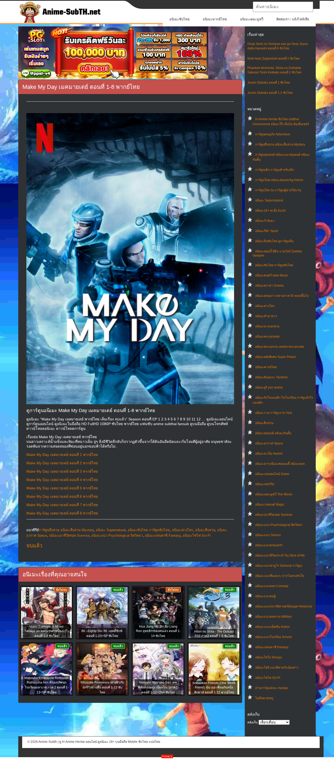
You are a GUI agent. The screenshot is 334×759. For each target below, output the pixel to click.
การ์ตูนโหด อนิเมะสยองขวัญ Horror (279, 180)
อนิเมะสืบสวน (264, 423)
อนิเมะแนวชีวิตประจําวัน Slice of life (280, 555)
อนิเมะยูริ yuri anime (269, 387)
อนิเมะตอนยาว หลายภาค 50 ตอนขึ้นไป (282, 296)
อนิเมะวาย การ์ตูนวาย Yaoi (273, 413)
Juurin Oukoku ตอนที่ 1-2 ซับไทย (270, 93)
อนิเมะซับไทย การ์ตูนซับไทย (274, 265)
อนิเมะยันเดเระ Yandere (271, 377)
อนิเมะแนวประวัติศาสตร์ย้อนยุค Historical (283, 606)
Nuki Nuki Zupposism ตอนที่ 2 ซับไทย (273, 58)
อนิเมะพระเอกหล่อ (267, 336)
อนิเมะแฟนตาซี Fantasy (271, 647)
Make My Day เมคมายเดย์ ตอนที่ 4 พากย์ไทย (62, 480)
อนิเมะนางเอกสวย (267, 326)
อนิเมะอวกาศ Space (269, 443)
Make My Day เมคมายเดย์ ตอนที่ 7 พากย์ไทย (62, 505)
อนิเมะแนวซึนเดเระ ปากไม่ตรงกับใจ (279, 576)
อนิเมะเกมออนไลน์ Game (272, 474)
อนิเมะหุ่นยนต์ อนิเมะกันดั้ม (273, 433)
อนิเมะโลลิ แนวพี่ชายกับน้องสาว (277, 667)
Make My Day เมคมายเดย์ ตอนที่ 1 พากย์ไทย (62, 455)
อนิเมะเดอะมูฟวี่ (251, 19)
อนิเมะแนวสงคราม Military (273, 616)
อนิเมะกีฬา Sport (266, 231)
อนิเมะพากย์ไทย (215, 19)
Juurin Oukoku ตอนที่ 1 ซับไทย (268, 82)
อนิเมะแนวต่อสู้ (265, 596)
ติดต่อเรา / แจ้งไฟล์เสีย (292, 19)
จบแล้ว (34, 545)
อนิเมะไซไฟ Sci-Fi (267, 678)
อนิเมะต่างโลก (265, 306)
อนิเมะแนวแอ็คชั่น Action (272, 627)
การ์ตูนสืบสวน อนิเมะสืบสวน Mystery (280, 144)
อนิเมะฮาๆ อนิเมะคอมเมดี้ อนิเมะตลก (280, 464)
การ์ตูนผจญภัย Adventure (272, 134)
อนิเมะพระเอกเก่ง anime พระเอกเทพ (279, 347)
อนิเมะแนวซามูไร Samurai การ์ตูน (278, 565)
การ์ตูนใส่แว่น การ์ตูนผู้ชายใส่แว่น (278, 190)
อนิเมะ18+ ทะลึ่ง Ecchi (270, 210)
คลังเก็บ (252, 722)
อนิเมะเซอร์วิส (264, 484)
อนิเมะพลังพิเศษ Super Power (275, 357)
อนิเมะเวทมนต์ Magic (269, 504)
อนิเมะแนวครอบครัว (269, 545)
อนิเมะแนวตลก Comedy (271, 586)
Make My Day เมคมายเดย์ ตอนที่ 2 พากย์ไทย (62, 463)
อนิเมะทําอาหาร (266, 316)
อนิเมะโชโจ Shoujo (268, 657)
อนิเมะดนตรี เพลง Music (271, 275)
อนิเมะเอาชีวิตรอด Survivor (274, 515)
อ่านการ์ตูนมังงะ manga (271, 688)
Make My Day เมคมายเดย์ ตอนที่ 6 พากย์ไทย (62, 496)
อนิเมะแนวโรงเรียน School (273, 637)
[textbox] (283, 7)
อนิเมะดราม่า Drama (269, 285)
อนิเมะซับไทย (179, 19)
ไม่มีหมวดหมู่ (264, 698)
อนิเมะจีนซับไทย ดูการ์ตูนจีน (274, 241)
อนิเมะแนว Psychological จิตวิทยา (279, 525)
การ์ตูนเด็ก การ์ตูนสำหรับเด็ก (274, 170)
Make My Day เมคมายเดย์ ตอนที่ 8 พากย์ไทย (62, 513)
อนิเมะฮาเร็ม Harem (269, 453)
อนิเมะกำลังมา (265, 221)
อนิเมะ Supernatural (269, 200)
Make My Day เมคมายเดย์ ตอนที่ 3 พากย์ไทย (62, 471)
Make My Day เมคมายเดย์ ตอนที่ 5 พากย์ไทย (62, 488)
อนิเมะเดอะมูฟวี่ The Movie (273, 494)
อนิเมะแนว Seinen (268, 535)
